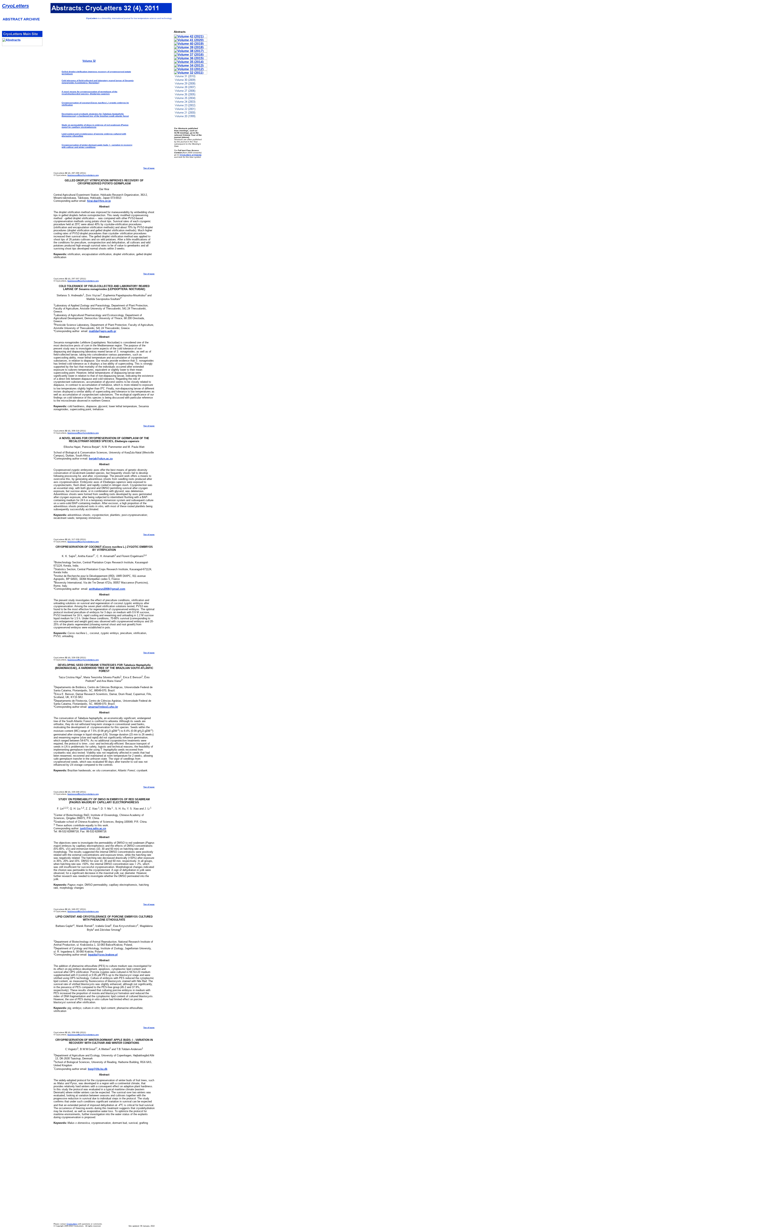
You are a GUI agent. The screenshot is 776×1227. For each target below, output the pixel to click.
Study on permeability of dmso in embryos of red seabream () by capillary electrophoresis (95, 126)
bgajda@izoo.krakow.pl (103, 954)
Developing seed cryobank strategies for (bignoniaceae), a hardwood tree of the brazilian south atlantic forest (95, 115)
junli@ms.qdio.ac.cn (93, 828)
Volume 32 (89, 60)
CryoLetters (15, 5)
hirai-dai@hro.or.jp (99, 200)
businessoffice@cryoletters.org (83, 175)
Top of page (149, 168)
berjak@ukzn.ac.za (101, 458)
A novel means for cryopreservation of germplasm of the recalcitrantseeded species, (89, 92)
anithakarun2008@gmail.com (107, 588)
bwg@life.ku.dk (97, 1068)
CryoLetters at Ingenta (190, 155)
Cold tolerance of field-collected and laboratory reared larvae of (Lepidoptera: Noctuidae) (98, 81)
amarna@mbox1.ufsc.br (103, 706)
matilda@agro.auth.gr (102, 331)
